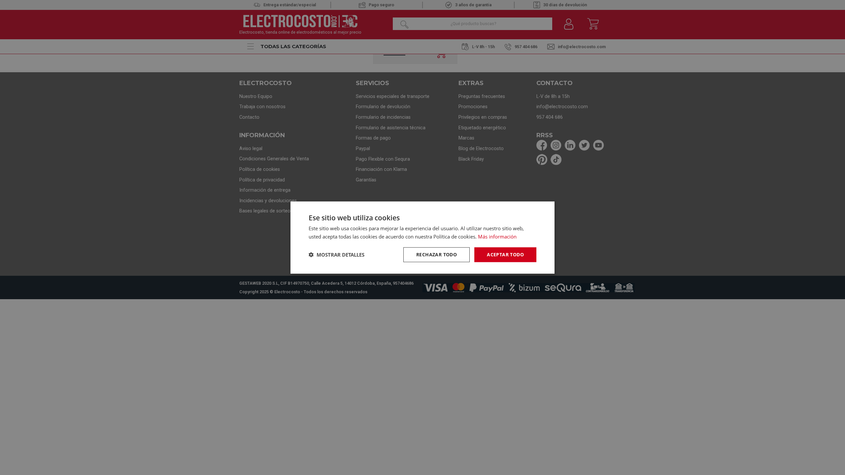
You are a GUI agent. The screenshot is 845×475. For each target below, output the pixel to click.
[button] (336, 255)
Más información (497, 236)
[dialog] (422, 238)
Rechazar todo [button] (436, 254)
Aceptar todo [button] (505, 254)
